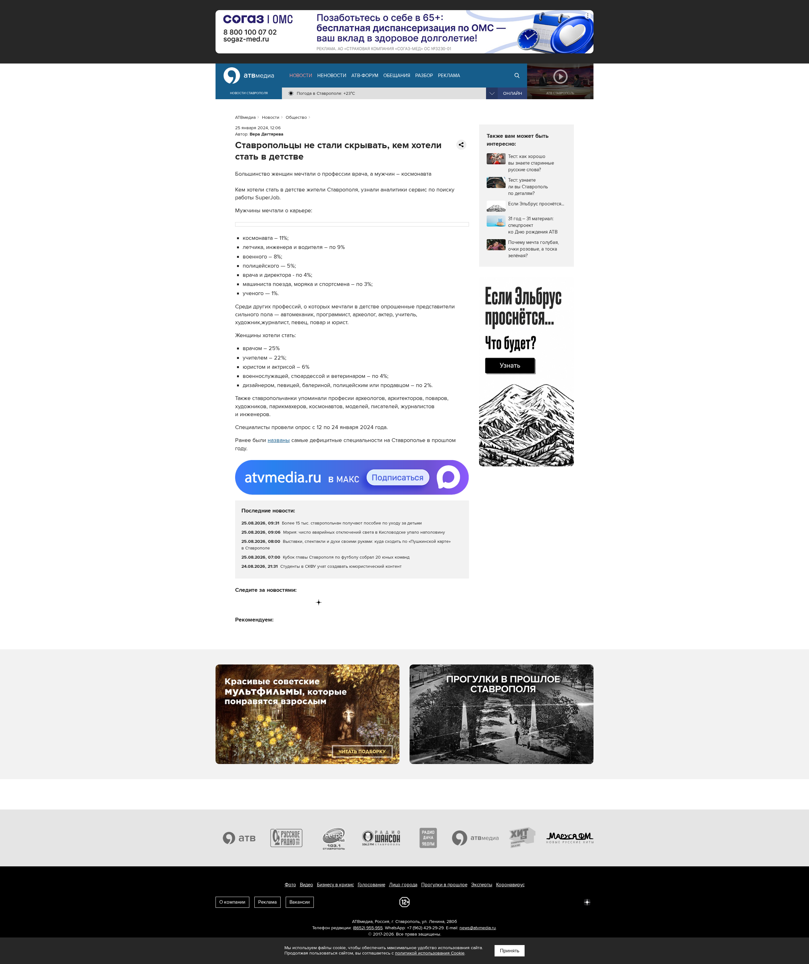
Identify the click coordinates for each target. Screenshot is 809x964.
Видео (306, 885)
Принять (509, 951)
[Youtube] (292, 602)
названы (279, 440)
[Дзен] (319, 602)
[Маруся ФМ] (570, 838)
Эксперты (481, 885)
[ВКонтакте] (240, 602)
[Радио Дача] (428, 838)
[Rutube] (306, 602)
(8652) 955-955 (368, 928)
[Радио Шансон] (381, 838)
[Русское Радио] (286, 838)
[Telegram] (253, 602)
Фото (290, 885)
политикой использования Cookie (430, 953)
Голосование (371, 885)
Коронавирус (510, 885)
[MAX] (279, 602)
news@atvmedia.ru (477, 928)
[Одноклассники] (266, 602)
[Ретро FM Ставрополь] (333, 838)
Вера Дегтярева (266, 134)
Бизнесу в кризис (335, 885)
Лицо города (403, 885)
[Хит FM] (522, 838)
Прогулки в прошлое (444, 885)
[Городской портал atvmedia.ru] (475, 838)
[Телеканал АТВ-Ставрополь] (239, 838)
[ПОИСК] (517, 76)
